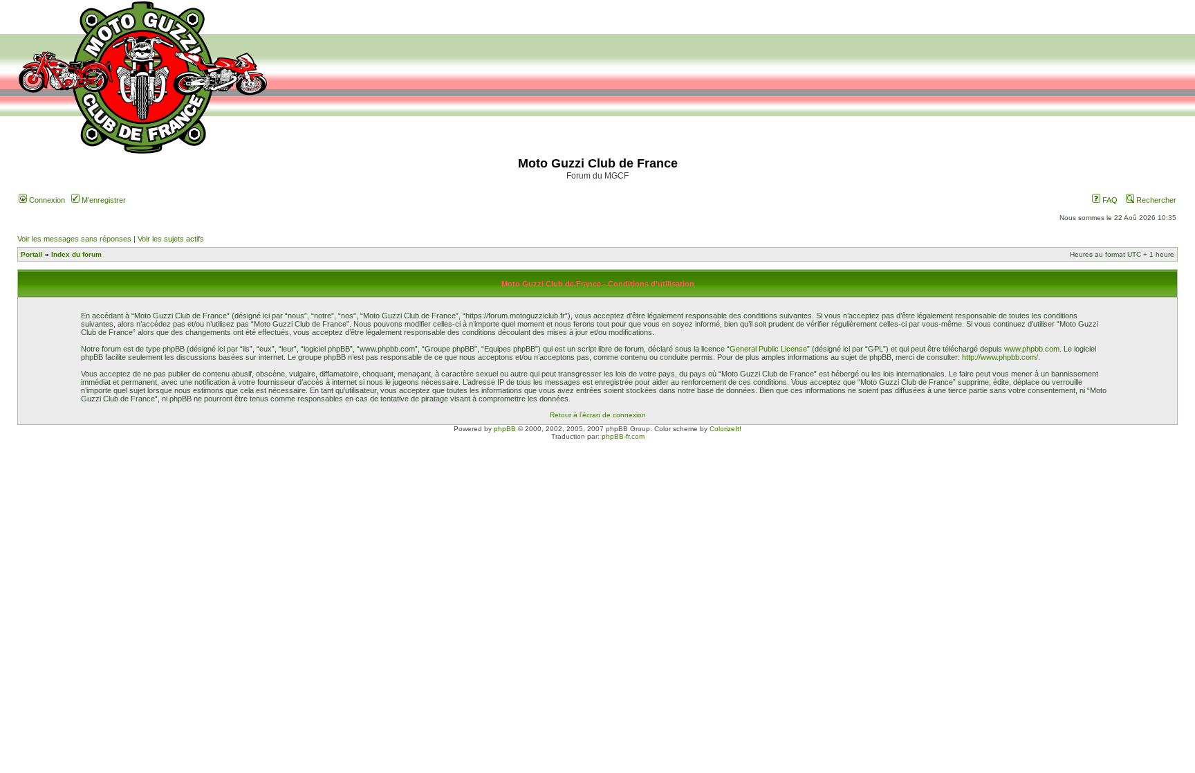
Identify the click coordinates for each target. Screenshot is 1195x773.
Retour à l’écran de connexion (598, 415)
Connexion (46, 200)
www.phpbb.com (1031, 349)
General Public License (768, 349)
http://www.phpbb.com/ (1000, 357)
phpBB (505, 429)
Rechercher (1155, 200)
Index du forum (76, 254)
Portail (32, 254)
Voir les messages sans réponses (74, 239)
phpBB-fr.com (623, 436)
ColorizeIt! (725, 429)
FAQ (1109, 200)
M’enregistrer (103, 200)
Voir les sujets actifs (171, 239)
